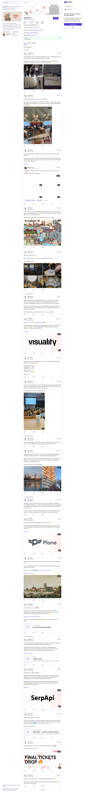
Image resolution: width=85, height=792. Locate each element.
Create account (73, 24)
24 (30, 22)
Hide (59, 65)
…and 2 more (45, 200)
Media (29, 43)
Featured (34, 43)
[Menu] (60, 18)
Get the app (12, 788)
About (8, 785)
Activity (25, 43)
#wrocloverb (26, 49)
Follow (55, 18)
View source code (10, 790)
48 (24, 22)
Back (26, 2)
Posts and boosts (28, 47)
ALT (40, 185)
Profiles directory (13, 785)
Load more (42, 789)
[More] (60, 91)
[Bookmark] (51, 91)
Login (73, 27)
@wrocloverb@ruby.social (28, 19)
